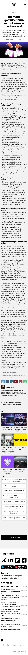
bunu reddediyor (16, 295)
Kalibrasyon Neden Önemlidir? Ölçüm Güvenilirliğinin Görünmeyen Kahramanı (14, 507)
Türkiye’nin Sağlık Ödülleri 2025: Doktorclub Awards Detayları (14, 512)
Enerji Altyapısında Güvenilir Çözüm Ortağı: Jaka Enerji (14, 502)
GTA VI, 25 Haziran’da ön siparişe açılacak (10, 630)
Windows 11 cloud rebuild (8, 602)
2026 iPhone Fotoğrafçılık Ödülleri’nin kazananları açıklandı (10, 605)
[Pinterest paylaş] (16, 382)
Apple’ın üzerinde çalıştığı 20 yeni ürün (10, 614)
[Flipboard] (17, 560)
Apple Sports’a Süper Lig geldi (9, 586)
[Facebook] (24, 560)
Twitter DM (10, 576)
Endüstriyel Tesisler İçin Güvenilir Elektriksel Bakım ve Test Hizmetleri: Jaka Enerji (14, 480)
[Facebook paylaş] (7, 382)
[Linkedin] (10, 560)
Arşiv (2, 645)
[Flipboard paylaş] (20, 382)
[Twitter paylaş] (3, 382)
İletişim (22, 645)
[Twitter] (4, 560)
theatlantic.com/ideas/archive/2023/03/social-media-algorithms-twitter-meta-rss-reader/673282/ (13, 364)
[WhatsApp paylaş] (25, 382)
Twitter (13, 287)
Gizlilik (9, 645)
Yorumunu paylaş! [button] (14, 537)
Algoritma (6, 372)
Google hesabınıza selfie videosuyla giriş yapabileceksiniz (10, 590)
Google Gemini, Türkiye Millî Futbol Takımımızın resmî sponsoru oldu (14, 496)
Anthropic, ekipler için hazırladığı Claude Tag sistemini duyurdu (10, 610)
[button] (7, 567)
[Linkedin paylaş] (12, 382)
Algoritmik (17, 270)
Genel (14, 13)
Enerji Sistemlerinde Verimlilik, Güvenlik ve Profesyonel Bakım (14, 491)
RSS (2, 338)
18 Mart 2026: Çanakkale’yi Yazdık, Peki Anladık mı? (14, 518)
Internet (13, 372)
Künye (15, 645)
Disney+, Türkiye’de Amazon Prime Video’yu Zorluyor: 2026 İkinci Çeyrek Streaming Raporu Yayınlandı (10, 596)
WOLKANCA (14, 4)
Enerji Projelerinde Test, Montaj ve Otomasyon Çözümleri (14, 485)
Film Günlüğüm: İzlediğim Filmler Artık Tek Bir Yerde (10, 625)
